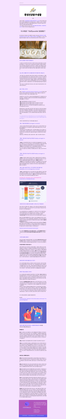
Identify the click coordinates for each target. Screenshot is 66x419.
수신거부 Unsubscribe (40, 415)
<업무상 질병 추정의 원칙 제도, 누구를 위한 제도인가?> (30, 325)
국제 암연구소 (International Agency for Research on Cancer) (32, 91)
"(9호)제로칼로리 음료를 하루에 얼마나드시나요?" (32, 20)
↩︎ (37, 407)
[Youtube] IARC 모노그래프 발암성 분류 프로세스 (27, 178)
